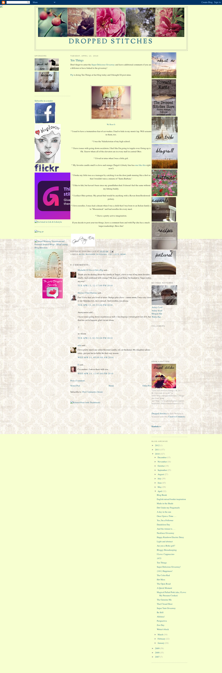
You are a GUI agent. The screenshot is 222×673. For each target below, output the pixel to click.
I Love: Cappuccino (165, 554)
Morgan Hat (157, 313)
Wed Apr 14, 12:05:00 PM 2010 (95, 373)
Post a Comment (77, 380)
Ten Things (77, 60)
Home (111, 385)
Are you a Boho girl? (166, 545)
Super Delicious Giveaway (103, 64)
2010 (157, 453)
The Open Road (164, 583)
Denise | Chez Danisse (87, 292)
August (161, 474)
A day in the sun (164, 511)
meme (123, 254)
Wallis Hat (156, 316)
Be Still (160, 612)
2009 (157, 648)
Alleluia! (161, 616)
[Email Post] (111, 251)
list (110, 254)
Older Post (147, 385)
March (161, 634)
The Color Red (163, 575)
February (162, 638)
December (162, 457)
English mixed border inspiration (171, 499)
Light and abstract (165, 541)
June (160, 482)
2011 (157, 449)
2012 (157, 445)
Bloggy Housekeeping (167, 549)
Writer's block (163, 629)
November (162, 461)
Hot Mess (161, 579)
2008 (157, 652)
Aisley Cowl (157, 307)
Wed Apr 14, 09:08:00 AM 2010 (96, 357)
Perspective (162, 620)
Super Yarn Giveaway (166, 608)
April (160, 491)
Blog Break (162, 494)
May (160, 486)
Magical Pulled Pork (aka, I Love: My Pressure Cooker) (171, 594)
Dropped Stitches (159, 413)
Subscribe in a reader (44, 100)
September (162, 470)
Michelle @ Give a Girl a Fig (90, 270)
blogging (102, 254)
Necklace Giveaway (165, 533)
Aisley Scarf (157, 310)
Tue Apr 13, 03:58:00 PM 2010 (95, 337)
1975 (159, 558)
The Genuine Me (164, 599)
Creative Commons (176, 416)
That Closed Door (164, 603)
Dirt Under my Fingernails (168, 507)
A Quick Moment (164, 587)
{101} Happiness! (164, 571)
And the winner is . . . (166, 528)
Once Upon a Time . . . (166, 516)
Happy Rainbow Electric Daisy (170, 537)
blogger (90, 254)
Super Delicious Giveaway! (169, 566)
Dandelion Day (163, 524)
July (160, 478)
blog (82, 254)
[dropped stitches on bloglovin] (48, 162)
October (161, 465)
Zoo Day (160, 625)
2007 (157, 656)
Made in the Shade (165, 503)
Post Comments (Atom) (92, 391)
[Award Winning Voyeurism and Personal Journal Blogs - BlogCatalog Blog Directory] (52, 247)
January (161, 642)
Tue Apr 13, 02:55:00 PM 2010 (95, 304)
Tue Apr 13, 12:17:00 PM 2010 (95, 285)
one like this (140, 165)
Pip (71, 74)
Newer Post (75, 385)
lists (116, 254)
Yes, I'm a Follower (165, 520)
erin (79, 345)
